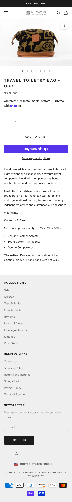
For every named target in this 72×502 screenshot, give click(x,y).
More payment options (36, 158)
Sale (6, 290)
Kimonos (9, 337)
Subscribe (19, 440)
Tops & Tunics (12, 303)
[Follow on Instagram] (16, 453)
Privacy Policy (12, 388)
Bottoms (9, 317)
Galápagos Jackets (15, 330)
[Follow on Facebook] (6, 453)
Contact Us (11, 361)
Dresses (9, 297)
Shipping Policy (13, 368)
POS (38, 472)
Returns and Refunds (17, 375)
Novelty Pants (13, 310)
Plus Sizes (10, 343)
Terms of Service (14, 394)
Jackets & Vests (13, 323)
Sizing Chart (11, 381)
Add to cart (36, 137)
